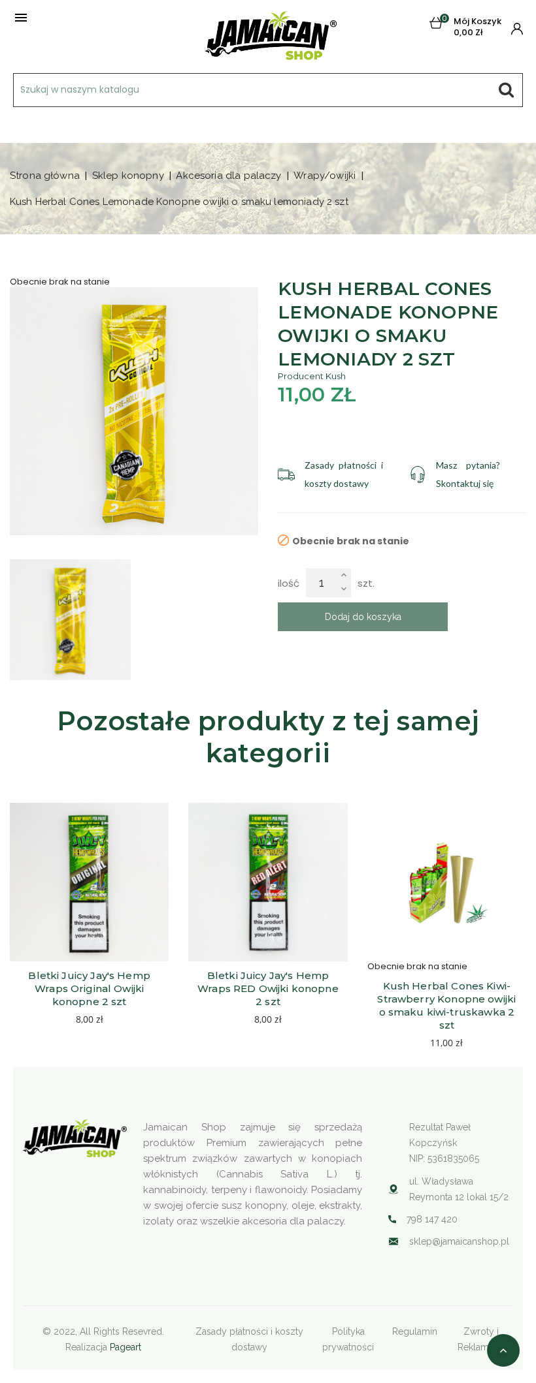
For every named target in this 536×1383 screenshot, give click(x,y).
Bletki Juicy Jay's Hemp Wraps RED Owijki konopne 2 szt (269, 988)
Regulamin (414, 1331)
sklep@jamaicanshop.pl (459, 1241)
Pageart (125, 1347)
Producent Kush (312, 376)
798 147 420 (432, 1219)
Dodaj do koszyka (363, 617)
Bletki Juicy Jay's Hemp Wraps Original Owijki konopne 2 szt (90, 988)
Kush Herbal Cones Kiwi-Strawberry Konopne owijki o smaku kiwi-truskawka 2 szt (447, 1005)
